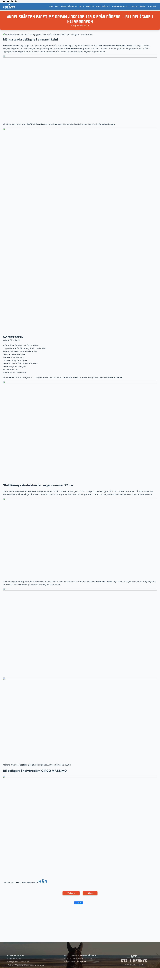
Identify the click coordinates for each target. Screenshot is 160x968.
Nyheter (90, 6)
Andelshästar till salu (72, 6)
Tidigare (71, 893)
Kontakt (152, 6)
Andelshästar (103, 6)
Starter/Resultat (120, 6)
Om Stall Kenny (138, 6)
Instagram (39, 965)
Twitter (11, 965)
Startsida (54, 6)
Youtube (19, 965)
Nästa (90, 893)
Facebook (29, 965)
